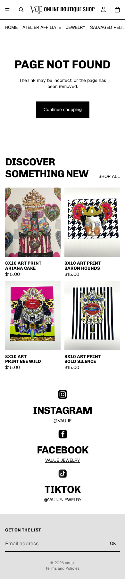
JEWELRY (75, 27)
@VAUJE (62, 421)
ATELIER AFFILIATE (41, 27)
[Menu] (7, 9)
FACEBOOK (62, 450)
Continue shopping (63, 109)
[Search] (21, 10)
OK (113, 543)
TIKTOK (62, 489)
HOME (11, 27)
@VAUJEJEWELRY (62, 500)
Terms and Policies (62, 568)
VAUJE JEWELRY (62, 460)
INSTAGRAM (62, 410)
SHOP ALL (109, 176)
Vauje (70, 563)
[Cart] (117, 10)
